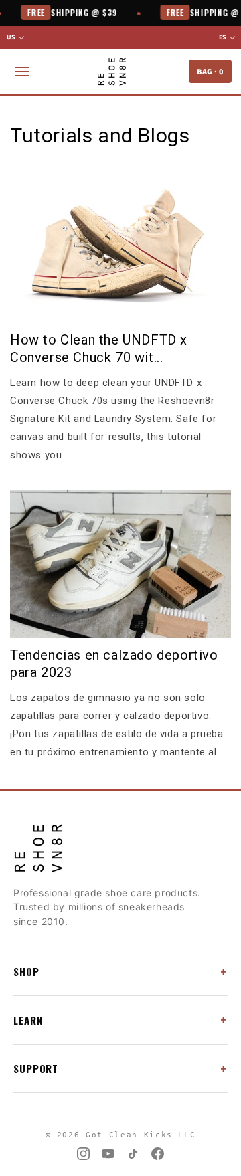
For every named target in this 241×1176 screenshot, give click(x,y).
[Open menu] (22, 72)
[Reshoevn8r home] (111, 71)
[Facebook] (157, 1153)
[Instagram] (83, 1153)
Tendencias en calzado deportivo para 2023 (114, 663)
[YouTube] (108, 1153)
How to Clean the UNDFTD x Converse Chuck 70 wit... (98, 348)
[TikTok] (133, 1153)
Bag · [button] (210, 71)
